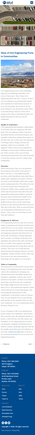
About (20, 392)
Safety (20, 396)
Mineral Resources (7, 410)
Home (3, 389)
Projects (4, 396)
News (20, 389)
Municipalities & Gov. (7, 413)
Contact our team (14, 332)
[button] (31, 2)
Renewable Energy (7, 417)
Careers (21, 399)
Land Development (7, 407)
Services (4, 392)
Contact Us (5, 399)
